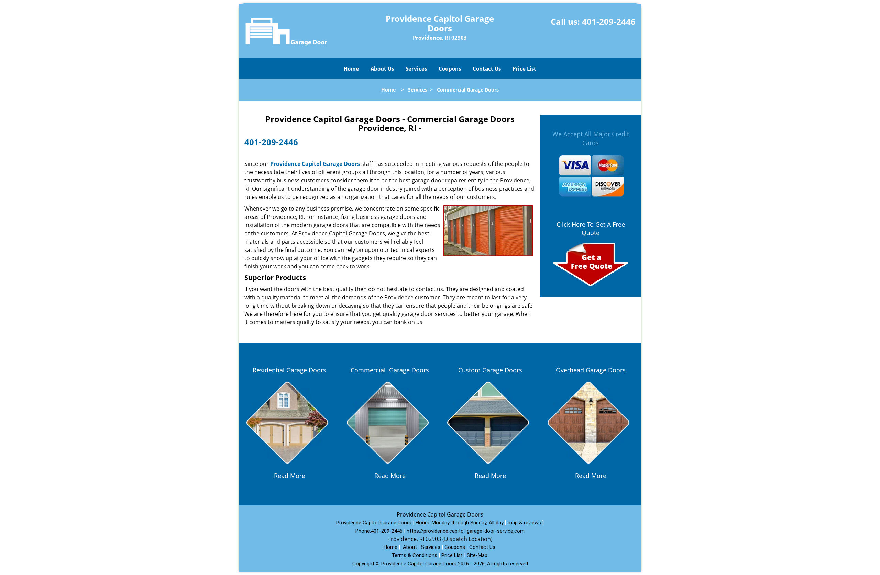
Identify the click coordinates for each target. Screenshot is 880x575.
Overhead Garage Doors (591, 370)
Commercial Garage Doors (390, 370)
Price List (524, 68)
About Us (382, 68)
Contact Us (487, 68)
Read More (289, 475)
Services (416, 68)
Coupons (450, 68)
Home (351, 68)
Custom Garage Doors (490, 370)
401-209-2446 (609, 21)
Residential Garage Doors (289, 370)
